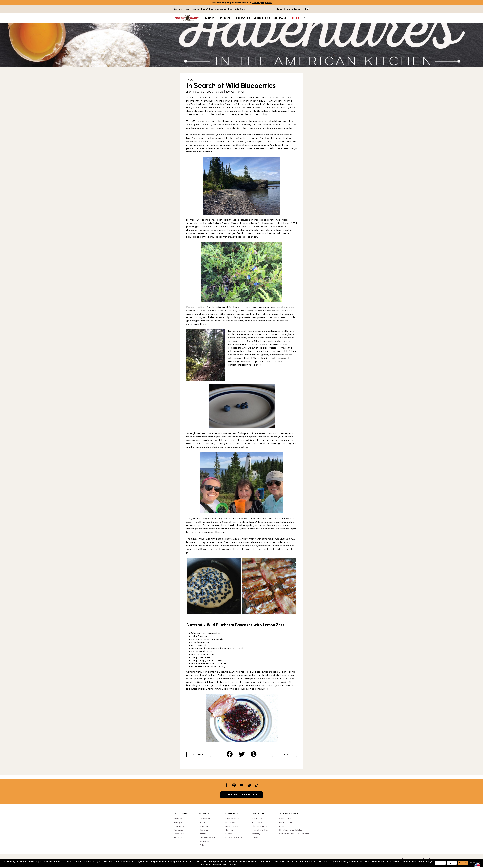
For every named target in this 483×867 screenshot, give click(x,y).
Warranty (256, 834)
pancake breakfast (239, 447)
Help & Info (257, 822)
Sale (202, 845)
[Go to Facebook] (226, 785)
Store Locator (285, 819)
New (187, 9)
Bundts (203, 822)
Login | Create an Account (289, 9)
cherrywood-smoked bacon (220, 545)
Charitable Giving (233, 819)
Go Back (191, 80)
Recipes (195, 9)
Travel (240, 92)
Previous (201, 754)
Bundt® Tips (207, 9)
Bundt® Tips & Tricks (234, 837)
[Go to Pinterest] (233, 785)
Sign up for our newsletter (242, 794)
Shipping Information (261, 826)
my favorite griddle (273, 549)
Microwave (204, 841)
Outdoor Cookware (208, 837)
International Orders (260, 830)
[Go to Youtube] (241, 785)
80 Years (178, 9)
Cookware (204, 830)
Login (281, 826)
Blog (230, 9)
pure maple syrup (248, 545)
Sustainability (180, 830)
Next (286, 754)
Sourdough (220, 9)
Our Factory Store (287, 822)
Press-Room (230, 822)
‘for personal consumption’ (268, 525)
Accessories (204, 834)
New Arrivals (205, 819)
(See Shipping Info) (262, 2)
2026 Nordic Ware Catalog (290, 830)
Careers (255, 837)
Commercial (179, 834)
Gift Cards (240, 9)
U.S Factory (179, 826)
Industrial (178, 837)
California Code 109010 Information (294, 834)
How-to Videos (231, 826)
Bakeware (204, 826)
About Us (178, 819)
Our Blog (229, 830)
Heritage (178, 822)
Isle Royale (242, 219)
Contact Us (257, 819)
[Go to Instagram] (249, 785)
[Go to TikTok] (256, 785)
